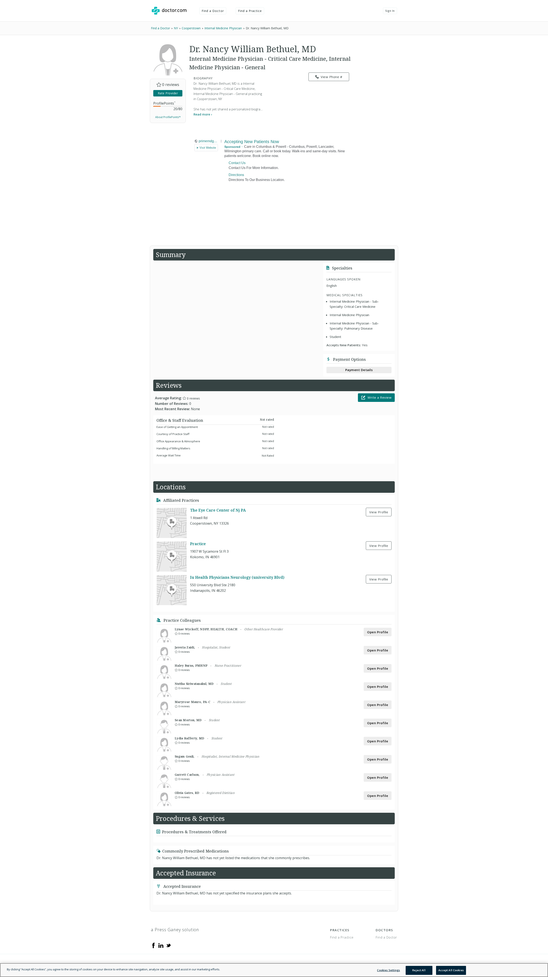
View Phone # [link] (331, 77)
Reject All (418, 970)
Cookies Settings (388, 970)
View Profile (378, 512)
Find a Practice (250, 11)
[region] (274, 970)
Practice (198, 543)
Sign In (390, 11)
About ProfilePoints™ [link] (168, 117)
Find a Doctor (213, 11)
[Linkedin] (161, 945)
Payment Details (359, 370)
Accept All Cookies (451, 970)
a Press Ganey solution (175, 930)
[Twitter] (168, 945)
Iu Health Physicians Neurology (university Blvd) (237, 577)
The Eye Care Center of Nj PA (218, 510)
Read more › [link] (203, 114)
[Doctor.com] (169, 10)
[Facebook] (153, 945)
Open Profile (377, 632)
